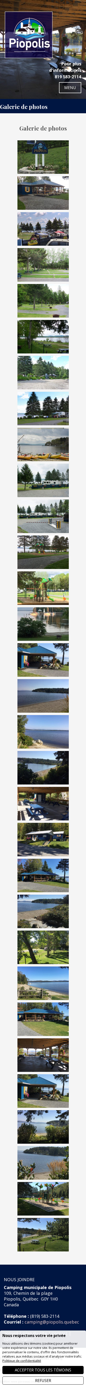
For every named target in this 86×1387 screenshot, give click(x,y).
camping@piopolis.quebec (52, 1322)
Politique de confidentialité (21, 1361)
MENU (70, 87)
